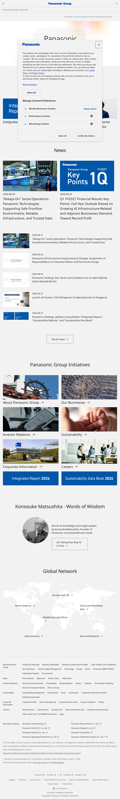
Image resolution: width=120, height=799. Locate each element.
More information (30, 84)
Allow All (31, 92)
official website (58, 762)
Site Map (22, 780)
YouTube (49, 775)
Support (12, 780)
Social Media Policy (100, 780)
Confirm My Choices (86, 136)
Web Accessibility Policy (79, 780)
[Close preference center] (99, 44)
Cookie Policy (67, 784)
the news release (41, 762)
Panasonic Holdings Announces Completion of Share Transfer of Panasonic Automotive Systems (42, 753)
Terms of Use (35, 780)
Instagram (79, 775)
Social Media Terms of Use (55, 780)
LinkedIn (67, 775)
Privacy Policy (52, 784)
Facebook (38, 775)
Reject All (63, 136)
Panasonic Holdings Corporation (15, 9)
